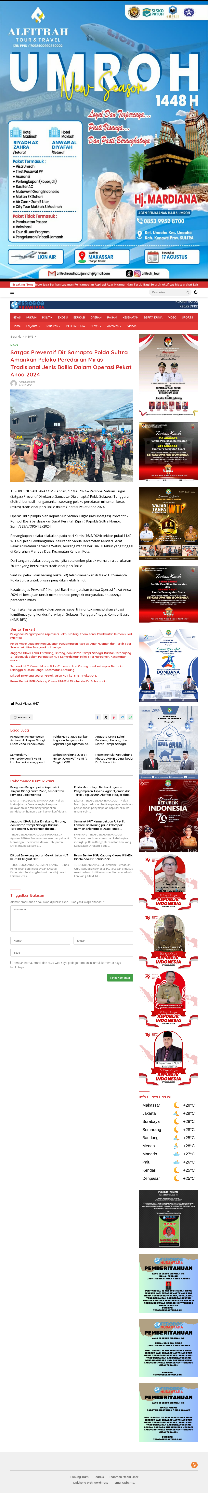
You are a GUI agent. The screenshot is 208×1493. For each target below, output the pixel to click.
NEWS (17, 317)
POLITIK (47, 317)
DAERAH (96, 317)
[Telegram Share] (122, 717)
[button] (187, 292)
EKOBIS (63, 317)
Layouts (31, 326)
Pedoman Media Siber (124, 1477)
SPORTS (187, 317)
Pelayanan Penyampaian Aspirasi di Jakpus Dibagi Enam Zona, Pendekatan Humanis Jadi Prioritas (71, 636)
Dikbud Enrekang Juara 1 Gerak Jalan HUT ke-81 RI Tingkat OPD (53, 675)
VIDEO (172, 317)
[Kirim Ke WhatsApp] (130, 717)
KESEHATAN (130, 317)
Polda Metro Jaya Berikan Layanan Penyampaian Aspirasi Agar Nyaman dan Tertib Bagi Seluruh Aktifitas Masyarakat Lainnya (70, 645)
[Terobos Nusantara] (27, 305)
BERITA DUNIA (153, 317)
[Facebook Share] (98, 717)
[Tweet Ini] (106, 717)
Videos (131, 326)
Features (52, 326)
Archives (113, 326)
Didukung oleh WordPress (90, 1482)
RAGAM (112, 317)
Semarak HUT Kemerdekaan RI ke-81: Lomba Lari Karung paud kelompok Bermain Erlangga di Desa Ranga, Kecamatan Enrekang (66, 668)
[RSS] (194, 1465)
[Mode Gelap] (196, 292)
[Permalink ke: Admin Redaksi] (13, 383)
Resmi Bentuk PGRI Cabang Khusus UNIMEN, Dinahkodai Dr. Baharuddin (58, 681)
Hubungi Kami (79, 1477)
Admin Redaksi (27, 382)
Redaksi (99, 1477)
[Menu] (13, 292)
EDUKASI (79, 317)
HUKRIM (31, 317)
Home (17, 326)
